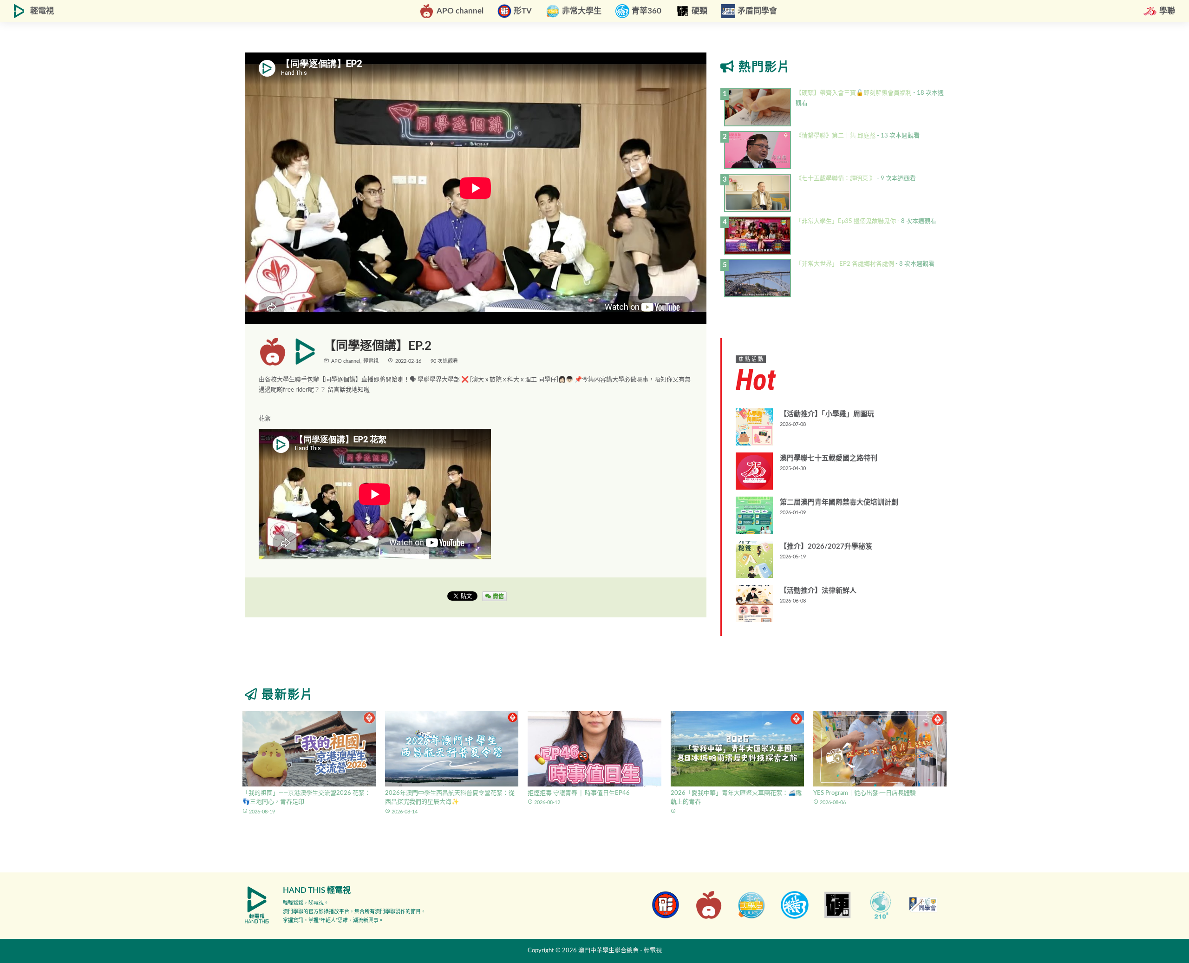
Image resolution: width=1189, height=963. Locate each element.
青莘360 (646, 11)
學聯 (1167, 11)
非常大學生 (581, 11)
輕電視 (42, 11)
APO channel (460, 11)
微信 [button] (497, 596)
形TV (523, 11)
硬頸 (699, 11)
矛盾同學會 (757, 11)
